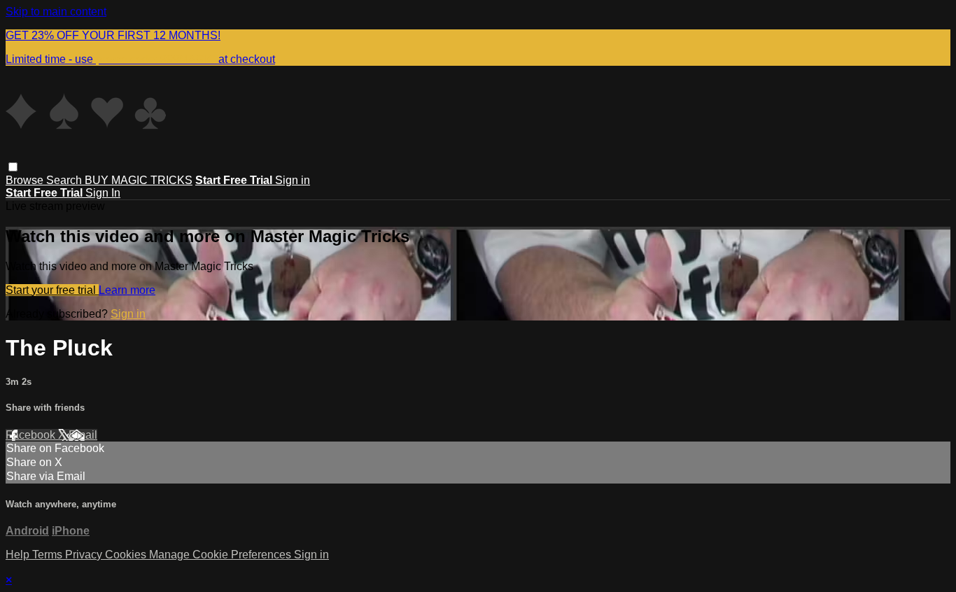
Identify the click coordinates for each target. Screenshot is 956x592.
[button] (12, 166)
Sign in (292, 180)
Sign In (102, 193)
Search (65, 180)
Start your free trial (52, 290)
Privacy (85, 555)
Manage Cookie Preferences (221, 555)
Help (19, 555)
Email (83, 435)
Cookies (127, 555)
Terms (48, 555)
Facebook (32, 435)
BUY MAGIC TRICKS (138, 180)
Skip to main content (56, 11)
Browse (26, 180)
